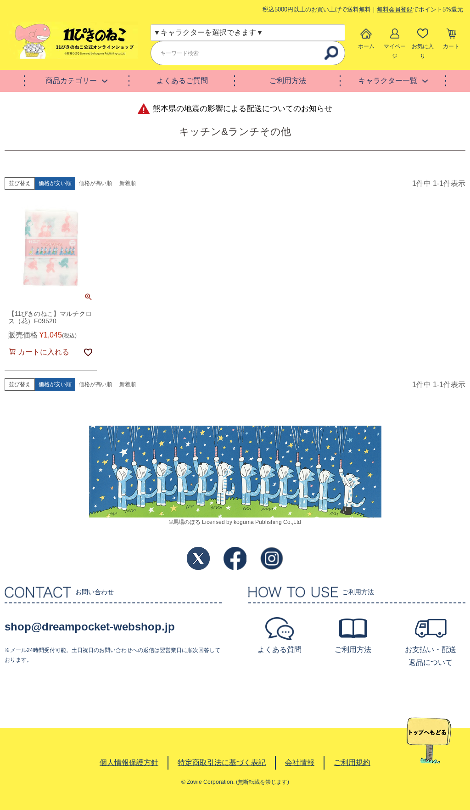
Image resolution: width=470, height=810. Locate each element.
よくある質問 (279, 649)
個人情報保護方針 (129, 762)
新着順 (127, 183)
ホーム (366, 46)
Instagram (271, 558)
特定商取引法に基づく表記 (222, 762)
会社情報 (299, 762)
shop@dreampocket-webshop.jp (90, 626)
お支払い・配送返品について (430, 656)
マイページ (395, 51)
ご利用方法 (287, 80)
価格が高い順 (95, 183)
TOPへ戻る (429, 740)
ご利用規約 (352, 762)
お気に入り (423, 51)
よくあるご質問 (182, 80)
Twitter (198, 558)
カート (451, 46)
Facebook (235, 558)
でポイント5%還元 (420, 9)
